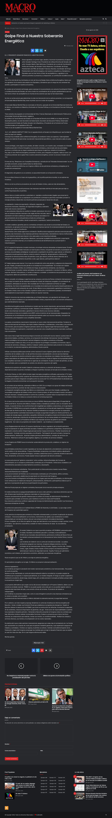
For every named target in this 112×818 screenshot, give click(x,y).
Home (7, 28)
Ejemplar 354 (53, 786)
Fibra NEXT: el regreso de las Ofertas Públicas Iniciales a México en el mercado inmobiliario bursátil (96, 778)
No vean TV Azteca (21, 793)
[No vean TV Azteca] (9, 796)
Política (42, 19)
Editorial (8, 19)
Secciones (25, 19)
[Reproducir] (79, 103)
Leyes (56, 19)
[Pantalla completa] (105, 103)
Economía (34, 19)
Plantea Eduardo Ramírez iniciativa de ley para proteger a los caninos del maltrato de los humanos (96, 795)
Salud (62, 19)
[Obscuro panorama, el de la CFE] (38, 694)
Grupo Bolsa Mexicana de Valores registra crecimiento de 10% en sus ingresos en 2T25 (96, 787)
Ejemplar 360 (61, 789)
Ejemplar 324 (61, 777)
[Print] (50, 650)
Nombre (7, 744)
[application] (92, 96)
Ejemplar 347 (44, 783)
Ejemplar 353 (44, 786)
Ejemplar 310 (53, 777)
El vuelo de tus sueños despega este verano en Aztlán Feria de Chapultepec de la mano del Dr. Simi (25, 786)
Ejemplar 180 (39, 643)
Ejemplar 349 (53, 783)
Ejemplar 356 (62, 786)
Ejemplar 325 (44, 780)
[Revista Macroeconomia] (20, 8)
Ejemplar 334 (61, 780)
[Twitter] (37, 50)
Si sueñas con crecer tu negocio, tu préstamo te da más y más (20, 778)
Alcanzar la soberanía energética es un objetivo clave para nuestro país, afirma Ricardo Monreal (62, 707)
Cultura (50, 19)
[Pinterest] (42, 650)
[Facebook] (32, 50)
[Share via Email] (45, 50)
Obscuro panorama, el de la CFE (38, 702)
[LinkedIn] (41, 50)
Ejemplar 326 (53, 780)
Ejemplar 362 (53, 792)
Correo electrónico (10, 750)
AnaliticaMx (39, 815)
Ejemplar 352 (62, 783)
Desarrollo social (71, 19)
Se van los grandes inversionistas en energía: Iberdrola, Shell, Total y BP (15, 703)
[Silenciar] (102, 103)
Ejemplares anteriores (86, 19)
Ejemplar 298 (44, 777)
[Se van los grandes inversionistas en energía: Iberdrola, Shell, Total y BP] (15, 694)
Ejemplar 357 (44, 789)
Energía (12, 28)
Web (41, 750)
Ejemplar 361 (44, 792)
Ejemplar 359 (53, 789)
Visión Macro (16, 19)
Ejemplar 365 (61, 792)
